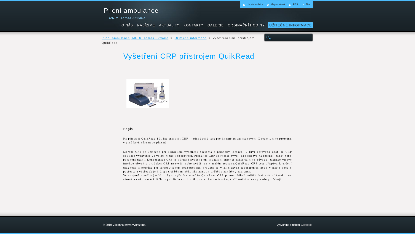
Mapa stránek (278, 4)
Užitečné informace (191, 38)
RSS (295, 4)
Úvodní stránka (255, 4)
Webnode (306, 224)
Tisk (308, 4)
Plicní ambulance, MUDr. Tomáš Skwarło (135, 38)
